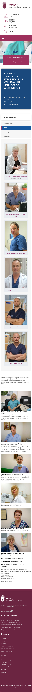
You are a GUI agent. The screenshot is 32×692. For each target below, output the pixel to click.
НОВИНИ (7, 136)
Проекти (3, 638)
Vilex (16, 687)
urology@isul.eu (11, 102)
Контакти (3, 669)
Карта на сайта (5, 667)
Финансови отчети (6, 651)
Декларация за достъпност (9, 660)
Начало (9, 57)
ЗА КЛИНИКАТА (9, 124)
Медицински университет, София (10, 627)
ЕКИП (6, 128)
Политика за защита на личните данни (7, 663)
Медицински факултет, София (9, 630)
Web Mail (3, 672)
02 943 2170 (10, 607)
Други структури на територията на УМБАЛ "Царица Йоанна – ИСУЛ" (11, 621)
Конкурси (3, 641)
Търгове (3, 643)
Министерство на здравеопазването (12, 624)
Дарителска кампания (7, 649)
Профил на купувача (7, 646)
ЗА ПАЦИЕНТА (8, 132)
